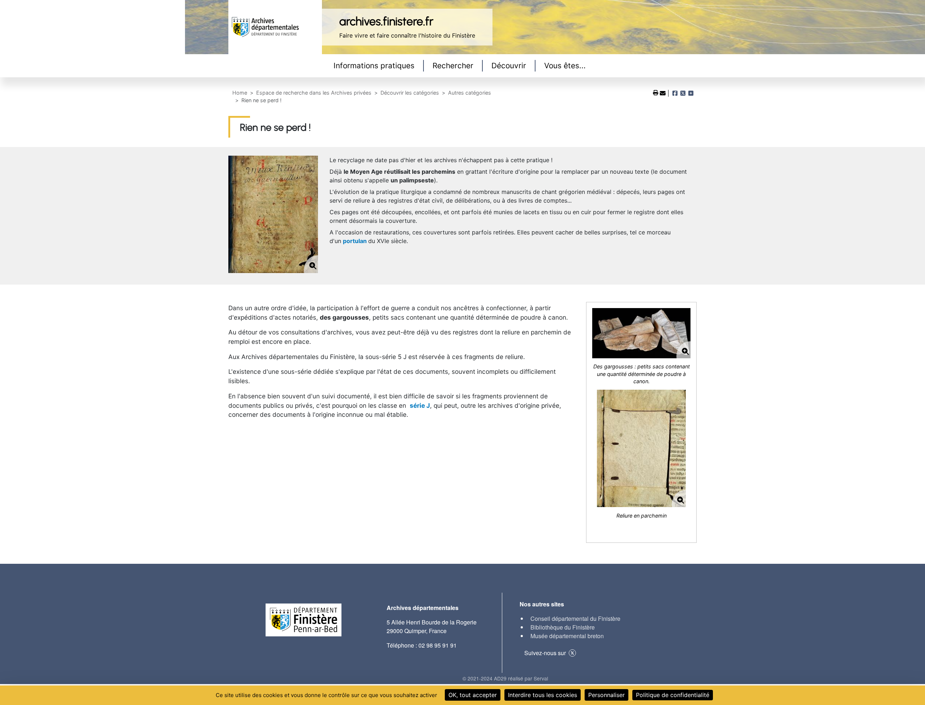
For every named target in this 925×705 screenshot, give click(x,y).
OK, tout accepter (472, 694)
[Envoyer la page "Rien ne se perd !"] (663, 93)
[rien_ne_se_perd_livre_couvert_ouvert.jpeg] (641, 448)
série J (420, 405)
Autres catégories (469, 93)
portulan (355, 241)
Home (239, 93)
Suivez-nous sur (545, 653)
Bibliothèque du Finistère (562, 627)
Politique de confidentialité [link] (672, 694)
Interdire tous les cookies (542, 694)
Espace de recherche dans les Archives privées (313, 93)
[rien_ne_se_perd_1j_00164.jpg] (641, 333)
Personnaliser (606, 694)
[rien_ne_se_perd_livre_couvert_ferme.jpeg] (273, 214)
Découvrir (508, 65)
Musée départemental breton (567, 636)
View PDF (656, 93)
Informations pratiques (374, 65)
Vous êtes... (565, 65)
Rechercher (453, 65)
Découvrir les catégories (409, 93)
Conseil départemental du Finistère (575, 618)
